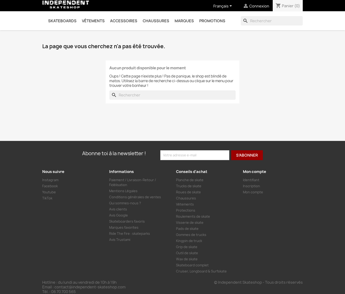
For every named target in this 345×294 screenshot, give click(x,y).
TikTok (47, 198)
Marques (184, 20)
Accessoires (123, 20)
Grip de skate (186, 247)
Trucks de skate (188, 186)
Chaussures (156, 20)
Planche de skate (189, 180)
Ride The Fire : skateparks (129, 233)
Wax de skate (187, 259)
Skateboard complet (192, 265)
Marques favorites (123, 227)
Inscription (251, 186)
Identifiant (251, 180)
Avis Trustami (119, 239)
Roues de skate (188, 192)
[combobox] (272, 21)
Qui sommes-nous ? (125, 203)
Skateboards (62, 20)
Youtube (49, 192)
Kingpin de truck (189, 241)
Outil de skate (187, 253)
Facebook (50, 186)
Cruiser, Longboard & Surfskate (201, 271)
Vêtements (93, 20)
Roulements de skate (193, 216)
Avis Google (118, 215)
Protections (185, 210)
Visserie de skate (189, 222)
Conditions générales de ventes (135, 197)
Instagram (50, 180)
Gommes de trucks (191, 234)
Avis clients (118, 209)
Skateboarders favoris (127, 221)
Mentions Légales (123, 191)
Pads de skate (187, 228)
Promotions (212, 20)
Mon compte (253, 192)
